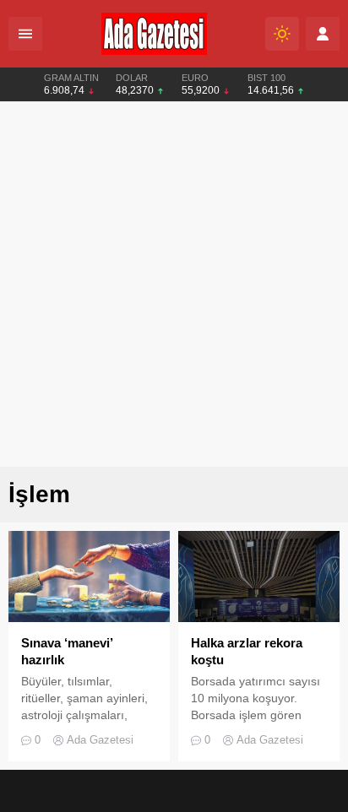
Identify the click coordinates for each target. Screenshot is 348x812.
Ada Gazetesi (100, 740)
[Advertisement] (174, 284)
